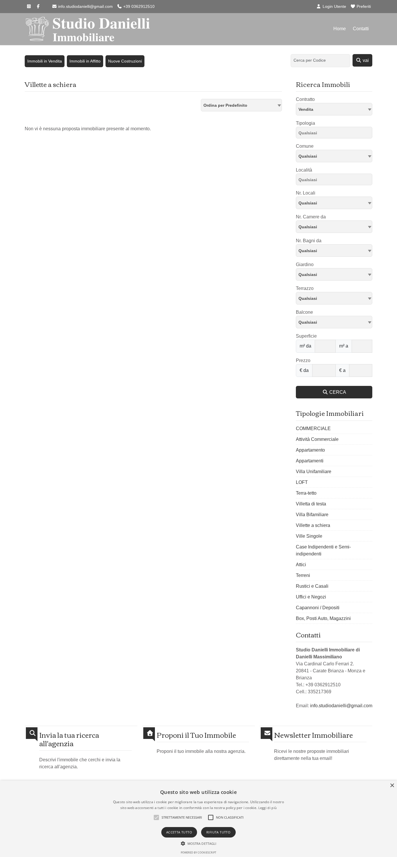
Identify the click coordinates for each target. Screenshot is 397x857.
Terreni (303, 575)
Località (304, 170)
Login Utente (333, 6)
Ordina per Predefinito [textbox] (225, 105)
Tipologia (305, 123)
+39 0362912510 (138, 6)
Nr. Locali (305, 192)
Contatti (361, 28)
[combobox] (241, 105)
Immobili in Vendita (44, 61)
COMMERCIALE (313, 428)
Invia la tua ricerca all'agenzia (69, 739)
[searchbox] (335, 134)
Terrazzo (305, 288)
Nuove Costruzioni (125, 61)
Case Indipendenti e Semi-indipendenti (323, 550)
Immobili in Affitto (85, 61)
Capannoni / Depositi (317, 607)
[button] (199, 843)
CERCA (337, 392)
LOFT (302, 482)
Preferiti (363, 6)
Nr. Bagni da (308, 240)
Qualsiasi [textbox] (307, 156)
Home (339, 28)
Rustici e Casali (312, 586)
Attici (301, 564)
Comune (305, 146)
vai (365, 60)
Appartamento (310, 450)
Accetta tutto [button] (179, 832)
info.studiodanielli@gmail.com (85, 6)
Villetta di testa (311, 503)
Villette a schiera (313, 525)
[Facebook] (38, 6)
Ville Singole (309, 536)
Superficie (306, 336)
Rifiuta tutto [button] (218, 832)
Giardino (305, 264)
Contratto (305, 99)
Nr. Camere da (311, 216)
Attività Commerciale (317, 439)
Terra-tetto (306, 493)
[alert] (198, 819)
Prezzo (303, 360)
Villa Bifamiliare (312, 514)
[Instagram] (28, 6)
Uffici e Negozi (311, 596)
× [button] (392, 785)
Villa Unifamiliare (313, 471)
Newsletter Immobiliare (313, 735)
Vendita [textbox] (305, 109)
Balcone (304, 312)
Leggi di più (267, 808)
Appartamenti (309, 460)
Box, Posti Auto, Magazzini (323, 618)
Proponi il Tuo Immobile (196, 735)
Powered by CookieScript (198, 852)
